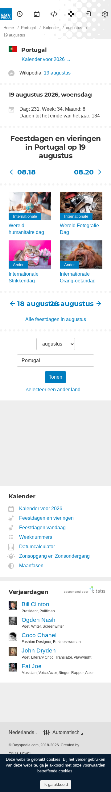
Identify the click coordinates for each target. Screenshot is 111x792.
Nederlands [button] (21, 732)
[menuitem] (20, 14)
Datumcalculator (37, 546)
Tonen (55, 377)
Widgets (54, 14)
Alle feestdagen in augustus (55, 319)
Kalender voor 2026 (43, 59)
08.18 (26, 172)
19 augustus (57, 72)
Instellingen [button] (105, 14)
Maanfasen (31, 565)
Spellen (71, 14)
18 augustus (36, 304)
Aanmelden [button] (88, 14)
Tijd (20, 14)
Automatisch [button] (66, 732)
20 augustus (75, 304)
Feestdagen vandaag (42, 527)
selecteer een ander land (53, 389)
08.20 (84, 172)
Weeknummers (35, 537)
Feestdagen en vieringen (46, 518)
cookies (53, 759)
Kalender (37, 14)
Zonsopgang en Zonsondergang (54, 556)
